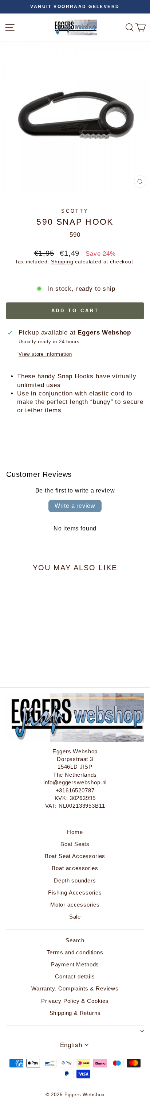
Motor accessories (75, 904)
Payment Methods (75, 964)
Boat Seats (75, 844)
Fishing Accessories (75, 892)
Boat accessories (75, 868)
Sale (75, 916)
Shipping (62, 261)
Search (75, 940)
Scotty (75, 211)
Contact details (75, 976)
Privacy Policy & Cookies (75, 1001)
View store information (45, 354)
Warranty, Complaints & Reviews (75, 988)
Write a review (75, 506)
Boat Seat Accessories (75, 856)
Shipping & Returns (75, 1013)
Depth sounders (75, 880)
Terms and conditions (75, 952)
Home (75, 832)
